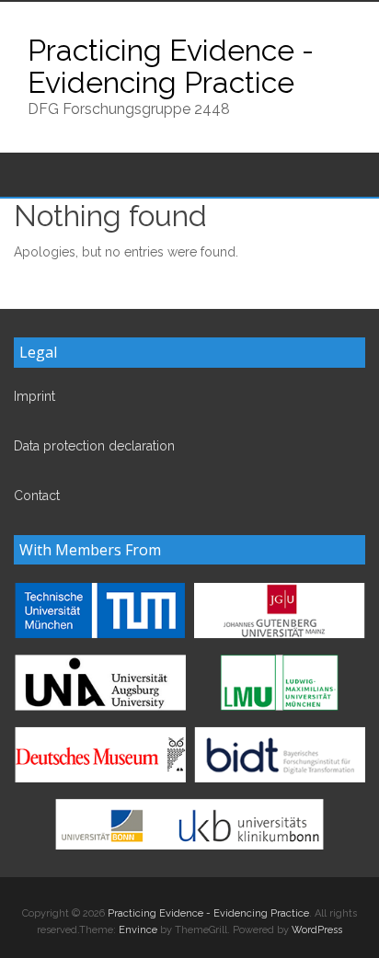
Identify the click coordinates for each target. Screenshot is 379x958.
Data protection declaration (94, 446)
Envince (138, 930)
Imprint (34, 396)
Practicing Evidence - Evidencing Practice (171, 66)
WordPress (317, 930)
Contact (37, 495)
